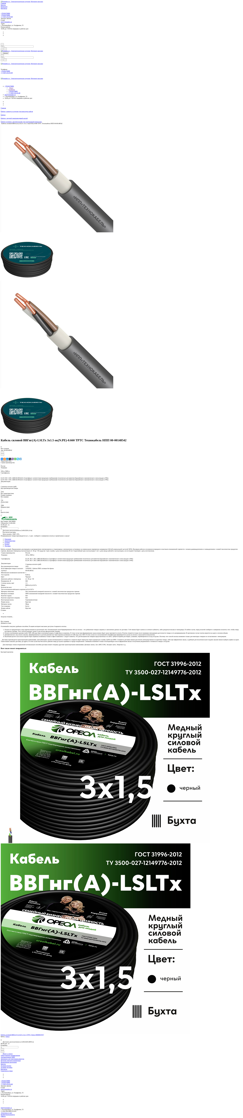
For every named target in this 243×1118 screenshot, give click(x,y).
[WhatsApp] (15, 459)
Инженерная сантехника (9, 1062)
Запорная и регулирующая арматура (12, 1059)
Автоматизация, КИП (8, 1057)
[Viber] (12, 459)
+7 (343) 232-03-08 (7, 17)
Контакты (4, 1069)
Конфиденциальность (8, 1114)
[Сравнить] (2, 455)
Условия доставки (6, 1067)
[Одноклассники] (4, 459)
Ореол (7, 1036)
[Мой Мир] (7, 459)
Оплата (7, 544)
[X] (10, 459)
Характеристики (10, 541)
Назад (11, 88)
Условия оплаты (6, 1066)
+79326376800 (5, 13)
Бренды (3, 1064)
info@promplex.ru (6, 22)
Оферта (3, 1116)
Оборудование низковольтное (10, 1055)
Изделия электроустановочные (11, 1060)
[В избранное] (2, 452)
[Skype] (18, 459)
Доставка (8, 546)
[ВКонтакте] (2, 459)
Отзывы (7, 542)
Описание (8, 539)
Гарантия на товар (7, 1071)
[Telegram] (20, 459)
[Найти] (5, 49)
